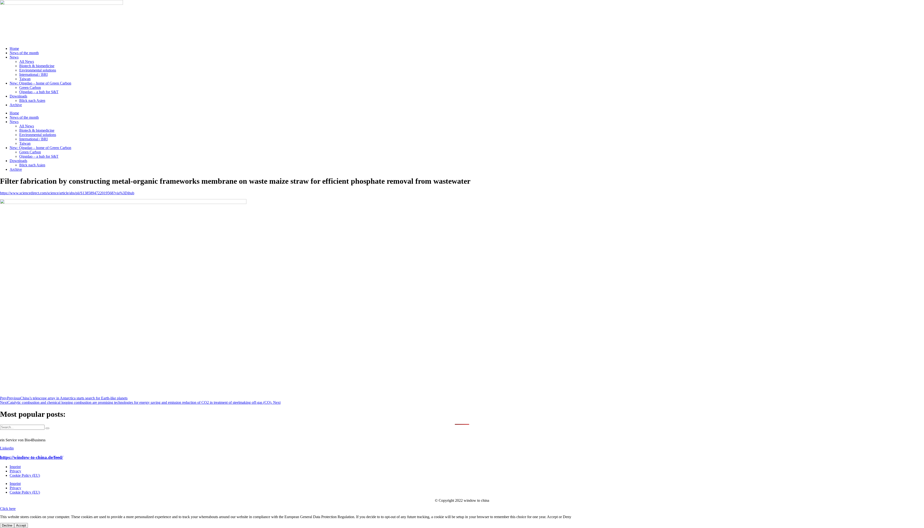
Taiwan (25, 79)
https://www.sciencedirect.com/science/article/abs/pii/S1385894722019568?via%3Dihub (67, 193)
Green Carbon (30, 87)
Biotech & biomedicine (36, 66)
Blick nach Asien (32, 100)
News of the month (24, 53)
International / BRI (33, 74)
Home (14, 48)
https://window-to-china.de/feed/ (31, 457)
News (14, 57)
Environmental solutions (37, 70)
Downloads (18, 96)
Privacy (15, 471)
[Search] (47, 428)
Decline (7, 525)
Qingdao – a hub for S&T (38, 92)
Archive (16, 105)
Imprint (15, 467)
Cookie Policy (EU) (25, 475)
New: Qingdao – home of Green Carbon (40, 83)
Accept (21, 525)
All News (26, 61)
